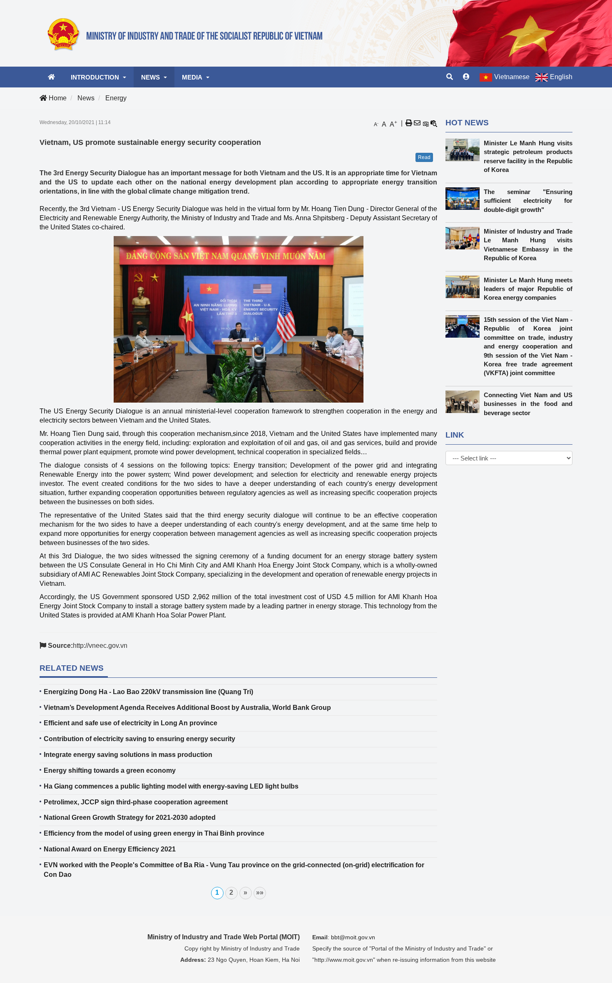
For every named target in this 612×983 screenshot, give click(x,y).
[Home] (189, 33)
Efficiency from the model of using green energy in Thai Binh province (154, 833)
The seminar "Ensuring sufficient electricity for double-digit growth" (528, 200)
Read (424, 157)
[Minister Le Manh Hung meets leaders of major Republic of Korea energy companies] (464, 287)
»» (260, 892)
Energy (116, 98)
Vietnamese (512, 76)
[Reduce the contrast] (433, 123)
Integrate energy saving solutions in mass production (128, 754)
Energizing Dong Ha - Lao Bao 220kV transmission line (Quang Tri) (148, 691)
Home (57, 98)
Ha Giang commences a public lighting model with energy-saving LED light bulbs (171, 786)
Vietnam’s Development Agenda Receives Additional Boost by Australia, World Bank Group (187, 707)
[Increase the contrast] (425, 123)
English (561, 76)
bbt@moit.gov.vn (353, 937)
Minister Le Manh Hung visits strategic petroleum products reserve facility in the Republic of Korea (528, 156)
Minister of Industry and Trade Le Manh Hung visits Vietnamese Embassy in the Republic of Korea (528, 244)
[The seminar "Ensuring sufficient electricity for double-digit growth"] (464, 198)
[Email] (417, 123)
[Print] (409, 123)
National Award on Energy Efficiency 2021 (110, 849)
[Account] (466, 77)
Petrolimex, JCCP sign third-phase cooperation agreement (136, 802)
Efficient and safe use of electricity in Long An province (130, 723)
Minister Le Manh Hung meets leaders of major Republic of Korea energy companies (528, 288)
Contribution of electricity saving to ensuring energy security (139, 738)
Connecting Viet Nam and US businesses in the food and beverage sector (528, 403)
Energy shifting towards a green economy (110, 770)
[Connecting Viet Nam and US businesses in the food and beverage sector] (464, 402)
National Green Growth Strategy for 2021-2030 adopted (130, 817)
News (86, 98)
